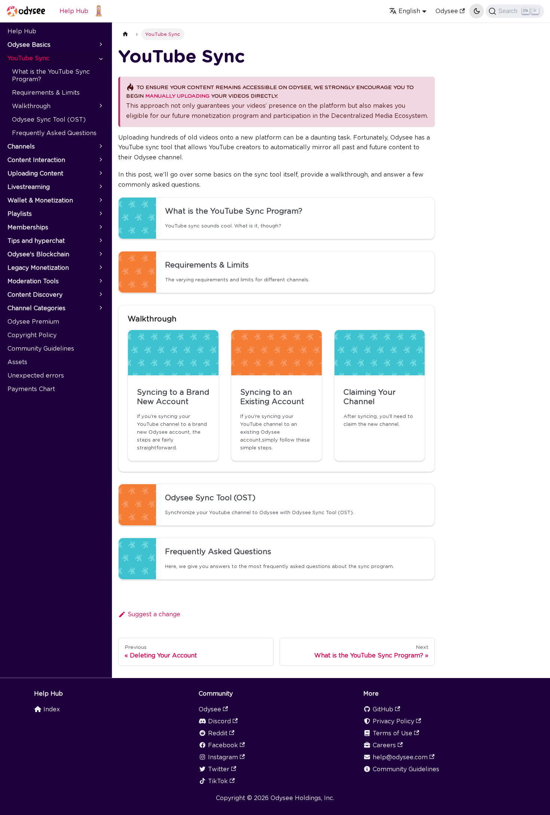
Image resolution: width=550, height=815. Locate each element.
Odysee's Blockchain (38, 254)
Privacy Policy (393, 721)
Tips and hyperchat (36, 240)
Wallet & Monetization (40, 200)
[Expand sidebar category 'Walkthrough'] (100, 106)
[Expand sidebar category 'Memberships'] (100, 227)
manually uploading (177, 96)
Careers (384, 745)
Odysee (447, 11)
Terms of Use (392, 733)
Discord (219, 721)
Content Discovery (34, 294)
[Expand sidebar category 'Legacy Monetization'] (100, 268)
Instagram (223, 757)
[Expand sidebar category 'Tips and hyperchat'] (100, 241)
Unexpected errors (35, 375)
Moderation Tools (33, 281)
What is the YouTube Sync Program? (51, 75)
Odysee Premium (33, 321)
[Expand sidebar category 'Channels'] (100, 147)
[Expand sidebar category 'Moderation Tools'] (100, 281)
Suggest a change (154, 614)
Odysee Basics (29, 44)
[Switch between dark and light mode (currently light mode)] (476, 11)
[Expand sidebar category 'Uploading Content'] (100, 174)
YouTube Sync (28, 58)
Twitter (218, 769)
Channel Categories (36, 308)
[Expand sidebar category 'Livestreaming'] (100, 187)
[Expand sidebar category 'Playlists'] (100, 214)
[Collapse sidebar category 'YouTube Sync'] (100, 58)
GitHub (383, 709)
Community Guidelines (40, 348)
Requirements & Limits (46, 92)
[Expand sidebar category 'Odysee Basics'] (100, 45)
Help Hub (73, 11)
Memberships (27, 227)
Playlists (19, 213)
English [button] (409, 11)
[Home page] (125, 34)
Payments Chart (31, 389)
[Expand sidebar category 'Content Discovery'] (100, 295)
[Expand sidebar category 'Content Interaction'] (100, 160)
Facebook (223, 745)
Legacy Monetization (38, 267)
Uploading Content (35, 173)
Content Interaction (36, 160)
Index (51, 709)
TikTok (218, 781)
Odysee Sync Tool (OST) (49, 119)
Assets (17, 362)
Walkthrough (31, 106)
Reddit (217, 733)
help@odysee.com (400, 757)
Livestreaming (28, 186)
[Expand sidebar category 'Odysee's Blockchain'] (100, 254)
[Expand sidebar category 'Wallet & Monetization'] (100, 201)
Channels (21, 146)
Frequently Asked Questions (54, 133)
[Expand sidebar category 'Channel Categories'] (100, 308)
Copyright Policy (31, 335)
